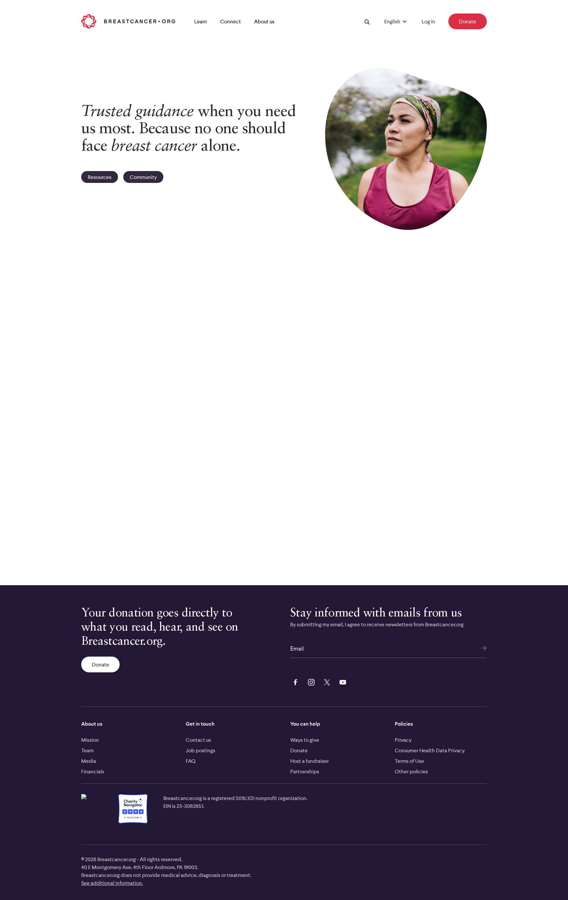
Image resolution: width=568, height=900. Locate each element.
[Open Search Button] (367, 21)
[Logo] (128, 21)
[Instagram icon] (310, 682)
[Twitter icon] (326, 682)
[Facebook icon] (294, 682)
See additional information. (112, 883)
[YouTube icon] (341, 682)
